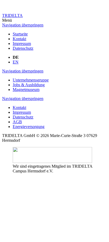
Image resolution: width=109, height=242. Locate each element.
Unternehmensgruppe (31, 80)
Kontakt (19, 38)
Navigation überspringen (22, 25)
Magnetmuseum (26, 89)
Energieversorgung (28, 126)
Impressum (22, 43)
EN (16, 62)
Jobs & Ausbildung (29, 85)
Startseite (20, 34)
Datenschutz (23, 48)
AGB (17, 122)
